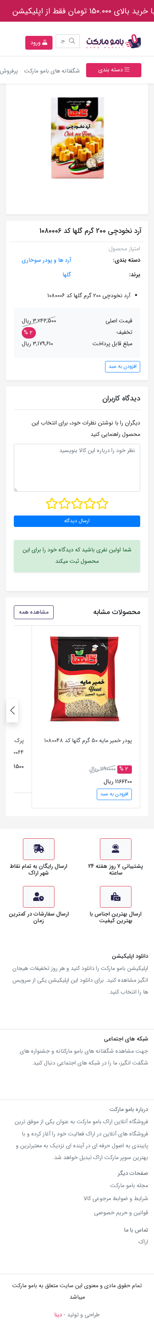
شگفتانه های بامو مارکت (50, 71)
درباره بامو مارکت (128, 1109)
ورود (36, 42)
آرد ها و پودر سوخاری (46, 260)
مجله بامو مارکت (129, 1185)
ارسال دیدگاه (77, 521)
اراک (143, 1242)
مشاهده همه (34, 612)
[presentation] (12, 710)
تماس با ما (136, 1230)
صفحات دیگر (133, 1173)
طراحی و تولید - (77, 1315)
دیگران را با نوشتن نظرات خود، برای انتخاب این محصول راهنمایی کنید (86, 429)
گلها (66, 274)
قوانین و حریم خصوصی (121, 1212)
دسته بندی (111, 69)
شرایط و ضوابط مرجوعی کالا (116, 1198)
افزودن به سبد (123, 366)
